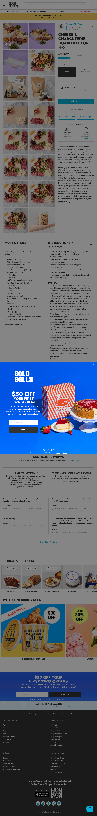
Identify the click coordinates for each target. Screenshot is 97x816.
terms (65, 453)
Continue (24, 430)
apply (58, 453)
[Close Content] (94, 365)
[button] (48, 408)
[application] (90, 809)
